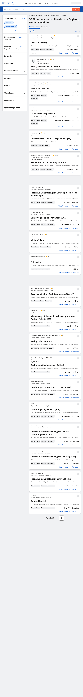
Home (31, 15)
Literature (46, 15)
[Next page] (61, 518)
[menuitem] (28, 3)
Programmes (28, 3)
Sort (76, 31)
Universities (38, 3)
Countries (47, 3)
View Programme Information (69, 53)
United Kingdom (55, 15)
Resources (55, 3)
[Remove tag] (12, 22)
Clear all (23, 18)
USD (31, 31)
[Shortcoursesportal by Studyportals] (8, 3)
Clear (20, 37)
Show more (19, 31)
